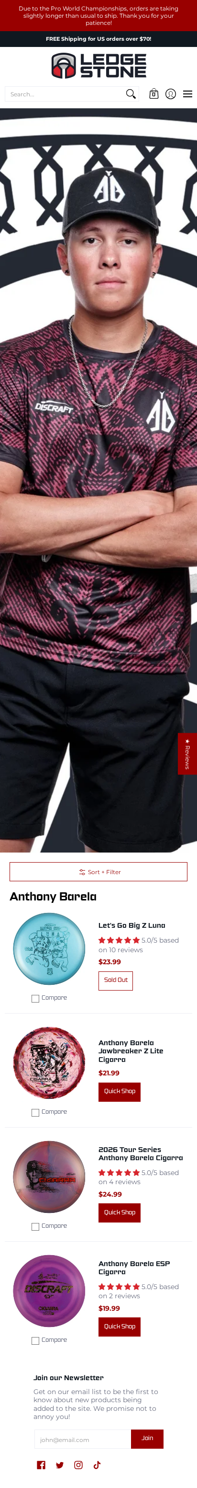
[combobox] (64, 94)
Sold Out (116, 980)
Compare (54, 998)
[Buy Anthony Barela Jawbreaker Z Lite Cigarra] (49, 1063)
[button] (153, 94)
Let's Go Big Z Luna (131, 926)
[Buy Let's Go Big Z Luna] (49, 949)
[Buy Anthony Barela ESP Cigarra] (49, 1291)
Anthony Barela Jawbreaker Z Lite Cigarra (131, 1051)
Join (147, 1439)
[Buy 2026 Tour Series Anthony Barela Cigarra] (49, 1177)
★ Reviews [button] (187, 753)
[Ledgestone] (98, 65)
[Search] (131, 94)
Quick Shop (119, 1092)
